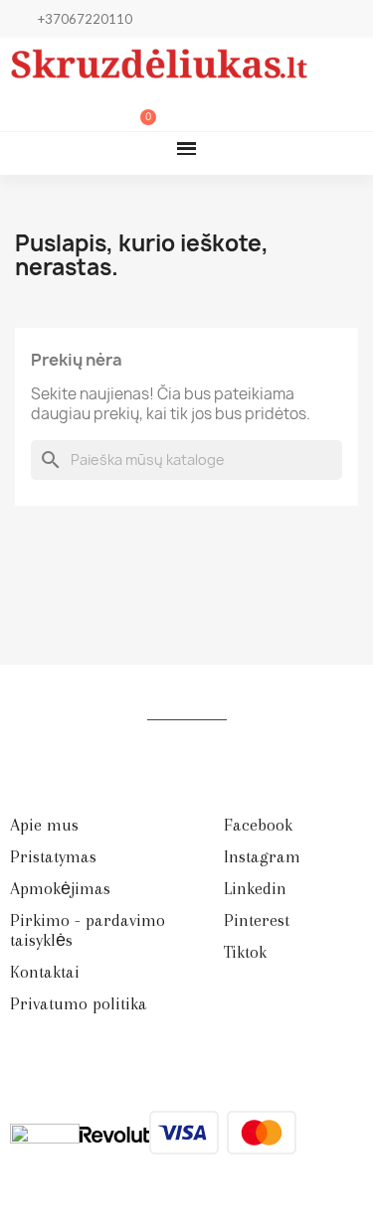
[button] (42, 110)
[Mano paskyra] (75, 110)
